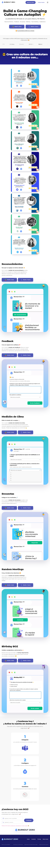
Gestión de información (43, 844)
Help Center (45, 839)
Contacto (33, 839)
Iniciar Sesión (41, 2)
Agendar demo (30, 2)
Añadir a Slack (18, 26)
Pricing (39, 839)
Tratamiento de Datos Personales (31, 844)
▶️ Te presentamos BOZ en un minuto (25, 30)
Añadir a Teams (34, 26)
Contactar (28, 820)
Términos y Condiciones (18, 844)
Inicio (28, 839)
